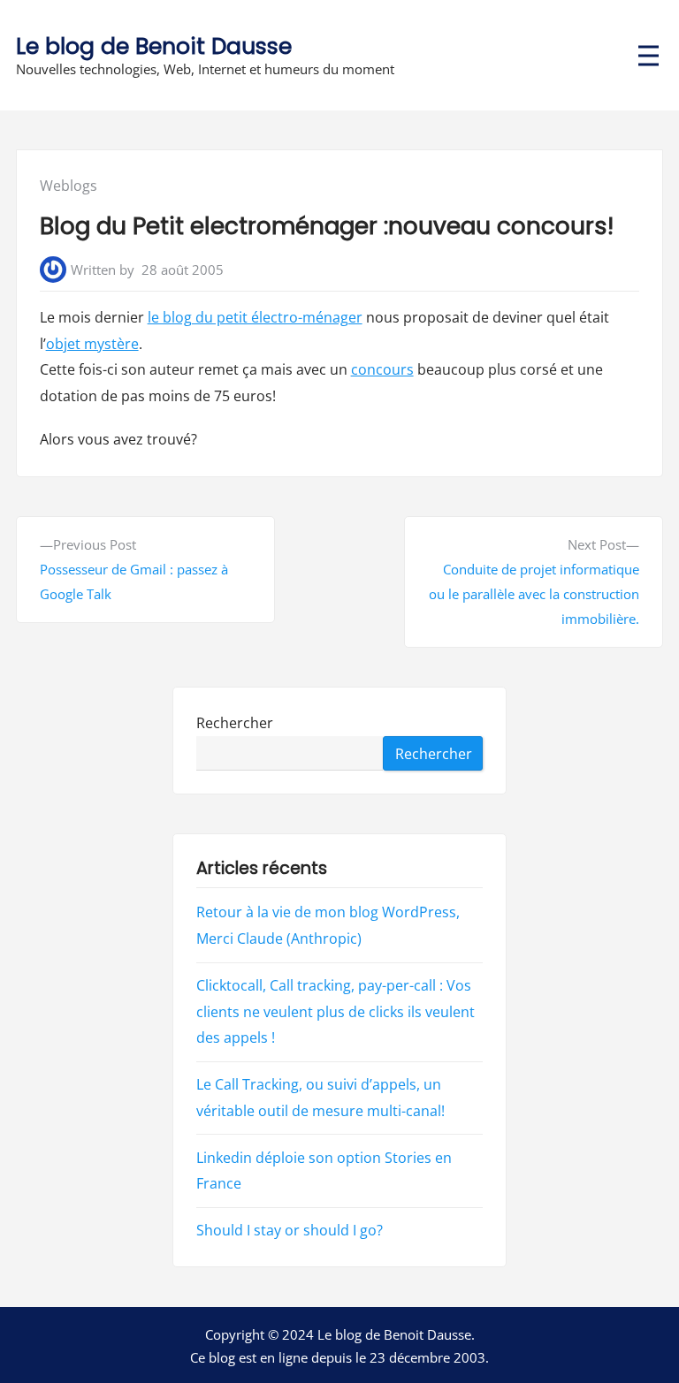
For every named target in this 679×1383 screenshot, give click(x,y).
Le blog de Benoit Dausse (154, 46)
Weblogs (68, 185)
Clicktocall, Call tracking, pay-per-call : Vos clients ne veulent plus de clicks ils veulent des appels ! (335, 1011)
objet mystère (92, 343)
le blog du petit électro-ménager (255, 317)
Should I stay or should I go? (289, 1230)
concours (382, 369)
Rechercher (234, 723)
